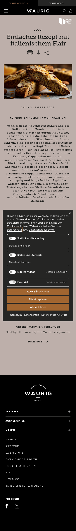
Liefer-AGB (13, 479)
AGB (8, 472)
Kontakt (11, 439)
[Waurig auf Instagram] (17, 506)
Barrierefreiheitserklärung (24, 486)
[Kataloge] (70, 10)
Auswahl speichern (38, 291)
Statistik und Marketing (30, 238)
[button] (11, 10)
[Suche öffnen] (64, 10)
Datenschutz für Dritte (22, 459)
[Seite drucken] (30, 52)
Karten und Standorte (29, 255)
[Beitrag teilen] (46, 52)
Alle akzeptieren (38, 299)
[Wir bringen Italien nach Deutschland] (19, 3)
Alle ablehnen (38, 307)
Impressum (12, 446)
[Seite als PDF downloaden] (38, 52)
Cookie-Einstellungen (21, 466)
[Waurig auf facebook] (8, 506)
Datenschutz (14, 453)
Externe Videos (26, 271)
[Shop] (57, 3)
